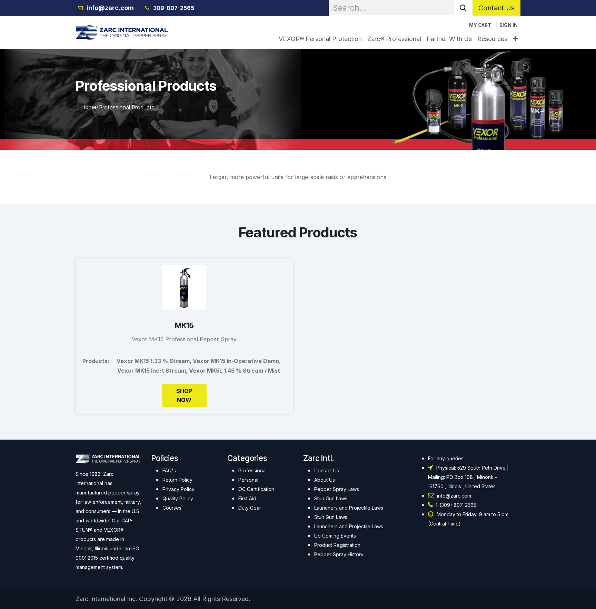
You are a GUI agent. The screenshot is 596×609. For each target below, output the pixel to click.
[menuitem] (320, 38)
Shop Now (184, 395)
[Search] (463, 8)
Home (88, 107)
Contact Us (496, 8)
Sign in (508, 25)
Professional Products (126, 107)
